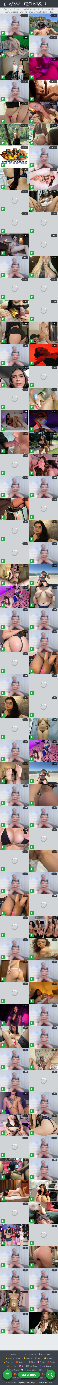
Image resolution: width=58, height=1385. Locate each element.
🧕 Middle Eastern (13, 1358)
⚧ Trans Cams (12, 1370)
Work (27, 1383)
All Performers (42, 1383)
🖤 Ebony (22, 1354)
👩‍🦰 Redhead (21, 1362)
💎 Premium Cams (28, 1370)
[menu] (7, 1375)
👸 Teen (38, 1358)
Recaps (32, 1383)
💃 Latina (32, 1354)
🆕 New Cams (31, 1366)
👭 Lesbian (11, 1366)
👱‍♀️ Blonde (48, 1358)
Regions (21, 1383)
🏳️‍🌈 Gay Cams (45, 1366)
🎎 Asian (12, 1354)
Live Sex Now (29, 1374)
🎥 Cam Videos (14, 1378)
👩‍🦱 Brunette (8, 1362)
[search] (50, 1375)
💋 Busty (51, 1362)
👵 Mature (27, 1358)
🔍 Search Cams (43, 1378)
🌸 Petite (41, 1362)
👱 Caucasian (44, 1354)
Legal (50, 1383)
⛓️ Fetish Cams (45, 1370)
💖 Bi (21, 1366)
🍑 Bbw (31, 1362)
